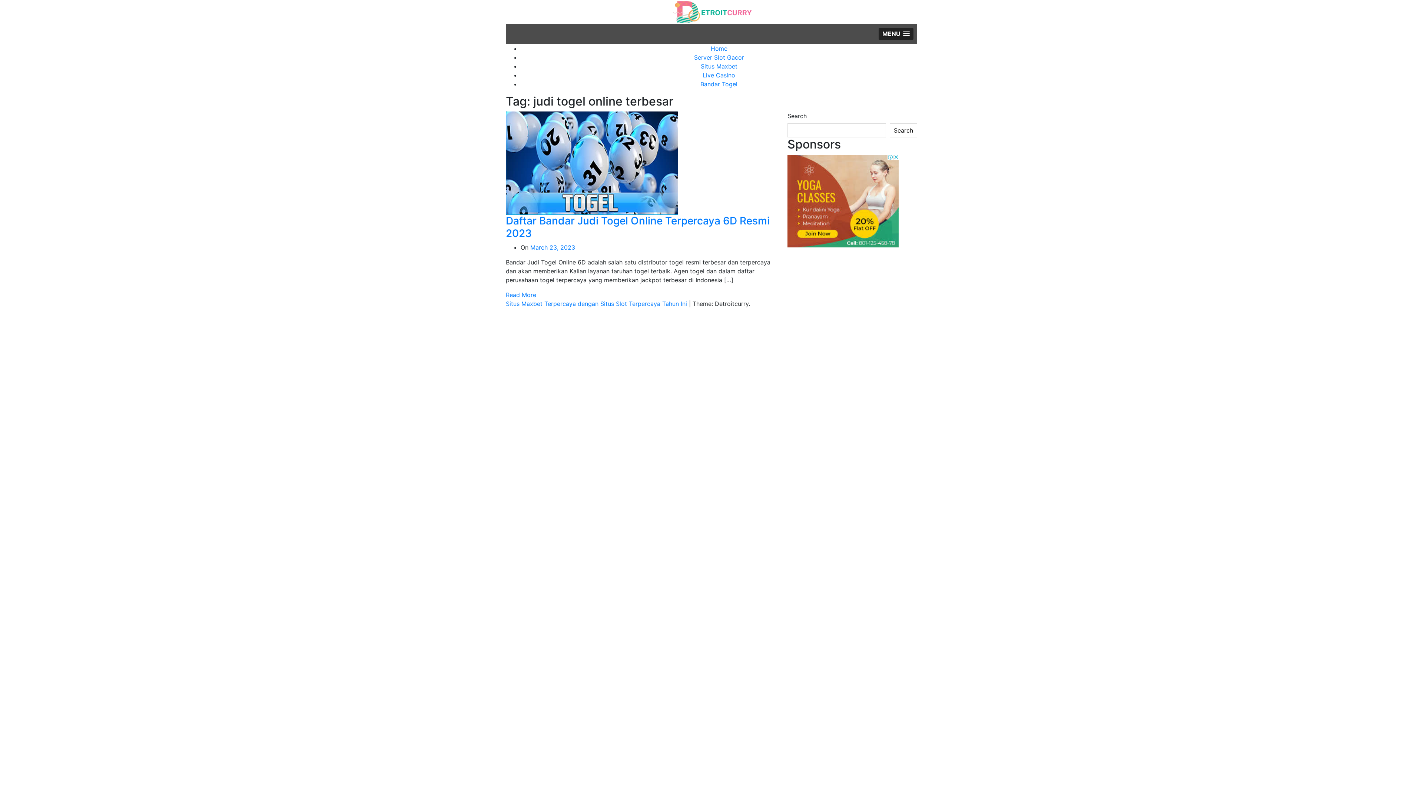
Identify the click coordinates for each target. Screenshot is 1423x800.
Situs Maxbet (719, 66)
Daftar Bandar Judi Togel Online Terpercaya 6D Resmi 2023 (638, 227)
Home (719, 48)
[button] (896, 34)
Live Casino (719, 75)
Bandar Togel (718, 84)
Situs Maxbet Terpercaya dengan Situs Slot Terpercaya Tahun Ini (597, 303)
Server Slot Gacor (719, 57)
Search (797, 116)
